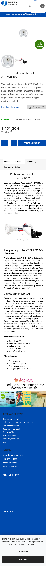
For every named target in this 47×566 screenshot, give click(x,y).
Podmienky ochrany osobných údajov (18, 422)
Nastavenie (23, 551)
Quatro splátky (9, 432)
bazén (26, 186)
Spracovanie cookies (11, 426)
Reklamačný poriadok (11, 429)
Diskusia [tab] (18, 167)
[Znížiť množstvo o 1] (4, 143)
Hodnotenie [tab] (8, 167)
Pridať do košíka (32, 143)
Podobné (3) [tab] (31, 162)
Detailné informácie (10, 107)
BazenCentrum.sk (10, 463)
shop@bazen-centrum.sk (31, 14)
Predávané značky (10, 435)
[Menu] (42, 5)
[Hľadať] (30, 5)
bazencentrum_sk (10, 467)
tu (34, 544)
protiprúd (29, 208)
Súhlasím (23, 559)
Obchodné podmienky (11, 419)
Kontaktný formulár (11, 439)
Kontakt (6, 442)
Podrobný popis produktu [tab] (14, 162)
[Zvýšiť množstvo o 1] (14, 143)
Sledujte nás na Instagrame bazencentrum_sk (24, 386)
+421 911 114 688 (10, 459)
